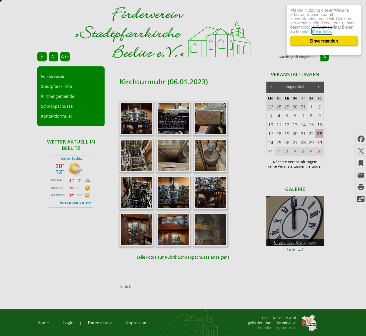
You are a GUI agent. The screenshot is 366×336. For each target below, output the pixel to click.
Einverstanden (323, 41)
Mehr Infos (322, 31)
